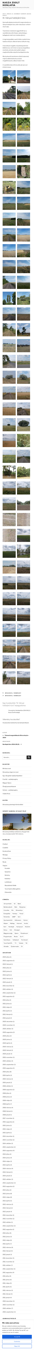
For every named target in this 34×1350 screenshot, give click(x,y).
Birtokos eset (7, 768)
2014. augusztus (8, 1150)
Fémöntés (7, 917)
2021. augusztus (8, 996)
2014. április (6, 1165)
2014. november (8, 1140)
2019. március (7, 1079)
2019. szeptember (8, 1064)
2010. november (8, 1305)
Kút (11, 930)
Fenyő (21, 913)
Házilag (12, 923)
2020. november (8, 1025)
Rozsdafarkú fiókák (10, 885)
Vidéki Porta (6, 793)
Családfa (5, 847)
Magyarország (8, 933)
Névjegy (5, 855)
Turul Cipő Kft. (8, 943)
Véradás (6, 946)
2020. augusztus (8, 1032)
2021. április (6, 1011)
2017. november (8, 1118)
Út (22, 946)
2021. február (7, 1014)
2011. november (7, 1262)
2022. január (6, 982)
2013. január (6, 1211)
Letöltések (8, 882)
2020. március (7, 1046)
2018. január (6, 1115)
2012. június (6, 1236)
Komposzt (19, 927)
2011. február (7, 1294)
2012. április (6, 1244)
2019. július (6, 1072)
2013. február (7, 1208)
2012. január (6, 1254)
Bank (19, 903)
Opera (16, 933)
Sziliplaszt (16, 940)
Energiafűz (7, 913)
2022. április (6, 975)
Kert (5, 927)
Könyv (5, 930)
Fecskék (7, 868)
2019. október (7, 1061)
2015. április (6, 1132)
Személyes (7, 940)
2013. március (7, 1204)
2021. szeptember (8, 993)
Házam (6, 923)
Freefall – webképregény (10, 779)
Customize (17, 1341)
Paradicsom (24, 933)
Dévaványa (9, 693)
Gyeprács (8, 872)
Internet (19, 923)
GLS (19, 917)
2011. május (6, 1283)
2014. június (6, 1158)
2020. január (6, 1054)
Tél (26, 943)
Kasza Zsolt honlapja (11, 3)
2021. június (6, 1003)
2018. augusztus (8, 1089)
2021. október (7, 989)
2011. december (7, 1258)
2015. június (6, 1125)
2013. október (7, 1179)
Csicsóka (6, 910)
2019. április (6, 1075)
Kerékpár (11, 927)
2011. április (6, 1287)
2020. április (6, 1043)
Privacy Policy (7, 858)
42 (14, 903)
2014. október (7, 1143)
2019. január (6, 1082)
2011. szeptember (8, 1269)
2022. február (7, 978)
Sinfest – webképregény (10, 790)
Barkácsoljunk (8, 907)
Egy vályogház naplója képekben (12, 776)
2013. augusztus (8, 1186)
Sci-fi (21, 936)
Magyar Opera (7, 783)
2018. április (6, 1104)
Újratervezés (15, 946)
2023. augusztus (8, 960)
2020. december (8, 1021)
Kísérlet (27, 927)
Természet (17, 693)
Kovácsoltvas (7, 851)
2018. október (7, 1086)
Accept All (17, 1336)
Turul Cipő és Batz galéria (12, 889)
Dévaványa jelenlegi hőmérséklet (13, 804)
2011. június (6, 1279)
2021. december (8, 986)
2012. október (7, 1222)
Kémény (7, 875)
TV (15, 943)
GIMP (14, 917)
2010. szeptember (8, 1312)
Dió (12, 910)
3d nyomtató (8, 903)
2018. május (6, 1100)
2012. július (6, 1233)
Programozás (8, 936)
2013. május (6, 1197)
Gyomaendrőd (8, 920)
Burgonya (22, 907)
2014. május (6, 1161)
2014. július (6, 1154)
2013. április (6, 1201)
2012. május (6, 1240)
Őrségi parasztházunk (9, 786)
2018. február (7, 1111)
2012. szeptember (8, 1226)
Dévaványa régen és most (10, 772)
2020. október (7, 1029)
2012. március (7, 1247)
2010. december (8, 1301)
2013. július (6, 1190)
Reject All (17, 1346)
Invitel (26, 923)
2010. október (7, 1308)
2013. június (6, 1193)
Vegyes (5, 865)
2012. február (7, 1251)
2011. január (6, 1297)
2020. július (6, 1036)
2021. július (6, 1000)
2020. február (7, 1050)
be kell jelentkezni (23, 723)
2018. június (6, 1097)
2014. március (7, 1168)
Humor (25, 920)
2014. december (8, 1136)
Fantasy (14, 913)
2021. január (6, 1018)
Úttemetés (8, 892)
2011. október (7, 1265)
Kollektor (7, 878)
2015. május (6, 1129)
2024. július (6, 957)
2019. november (8, 1057)
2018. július (6, 1093)
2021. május (6, 1007)
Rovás (4, 862)
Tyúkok (21, 943)
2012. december (8, 1215)
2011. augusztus (7, 1272)
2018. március (7, 1107)
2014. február (7, 1172)
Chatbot (5, 844)
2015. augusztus (8, 1122)
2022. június (6, 971)
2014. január (6, 1176)
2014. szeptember (8, 1147)
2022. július (6, 968)
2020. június (6, 1039)
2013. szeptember (8, 1183)
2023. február (7, 964)
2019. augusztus (8, 1068)
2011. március (7, 1290)
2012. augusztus (8, 1229)
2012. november (8, 1218)
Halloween (18, 920)
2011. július (6, 1276)
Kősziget (17, 930)
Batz (15, 907)
